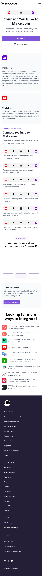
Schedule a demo (9, 496)
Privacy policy (8, 541)
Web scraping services (11, 450)
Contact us (7, 491)
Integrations (7, 445)
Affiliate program (9, 523)
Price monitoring (9, 441)
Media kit (7, 506)
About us (7, 501)
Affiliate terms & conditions (12, 551)
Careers (6, 487)
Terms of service (9, 546)
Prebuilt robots (8, 436)
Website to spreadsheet (11, 422)
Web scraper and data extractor (14, 417)
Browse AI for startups (11, 528)
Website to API (8, 431)
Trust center (8, 477)
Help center (8, 467)
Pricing (6, 455)
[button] (39, 3)
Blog (5, 482)
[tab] (8, 276)
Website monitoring (10, 426)
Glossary (6, 510)
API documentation (10, 472)
